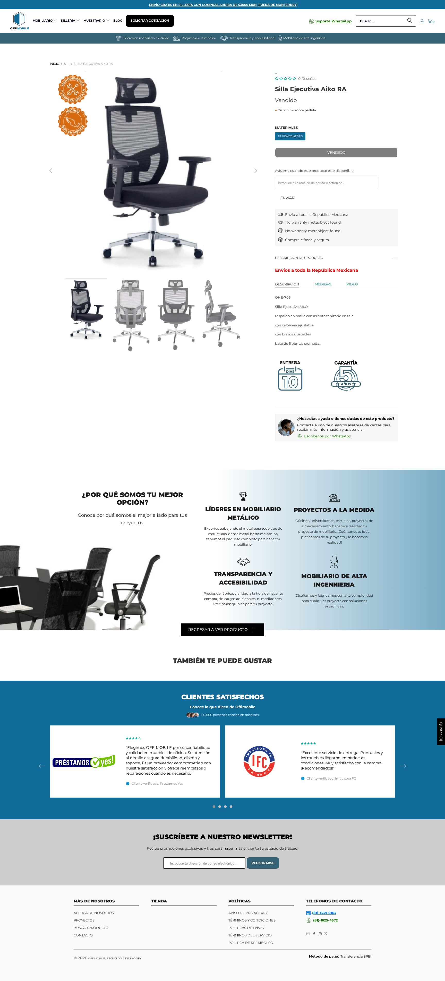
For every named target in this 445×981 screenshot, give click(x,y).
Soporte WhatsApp (333, 21)
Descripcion (287, 284)
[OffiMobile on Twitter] (325, 934)
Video (352, 284)
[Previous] (51, 171)
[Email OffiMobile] (308, 934)
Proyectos (84, 920)
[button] (45, 21)
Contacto (83, 935)
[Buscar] (409, 21)
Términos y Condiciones (252, 920)
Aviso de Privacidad (247, 913)
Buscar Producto (91, 928)
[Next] (255, 171)
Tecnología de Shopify (124, 958)
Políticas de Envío (246, 928)
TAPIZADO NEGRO (290, 136)
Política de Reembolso (250, 943)
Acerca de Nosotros (94, 913)
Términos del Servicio (250, 935)
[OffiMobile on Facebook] (314, 934)
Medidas (323, 284)
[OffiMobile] (19, 21)
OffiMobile (96, 958)
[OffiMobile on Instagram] (320, 934)
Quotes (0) (441, 731)
